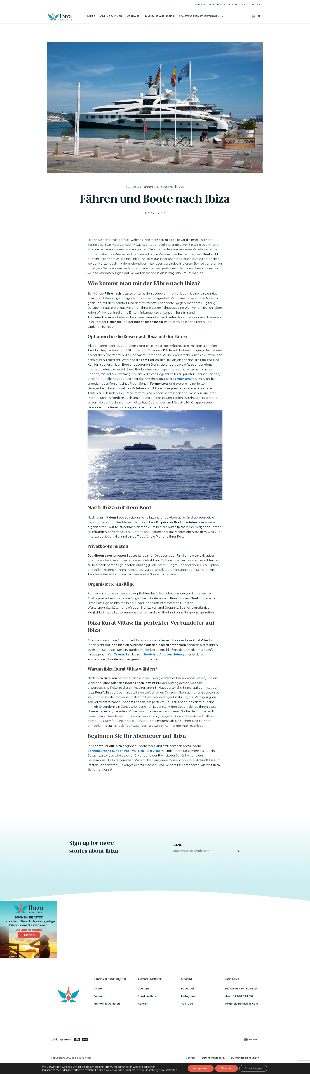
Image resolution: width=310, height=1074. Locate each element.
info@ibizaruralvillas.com (241, 1003)
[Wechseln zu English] (258, 22)
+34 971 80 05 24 (246, 988)
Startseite (133, 186)
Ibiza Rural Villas (148, 751)
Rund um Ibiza (217, 4)
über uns (143, 988)
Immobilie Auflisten (159, 16)
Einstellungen (153, 1070)
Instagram (188, 996)
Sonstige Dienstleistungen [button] (199, 16)
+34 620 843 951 (242, 996)
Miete (91, 16)
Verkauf (133, 16)
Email (177, 845)
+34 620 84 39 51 (251, 4)
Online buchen (111, 16)
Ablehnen (226, 1068)
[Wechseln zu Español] (258, 26)
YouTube (187, 1003)
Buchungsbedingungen (245, 1057)
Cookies (191, 1057)
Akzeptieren (200, 1068)
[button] (221, 16)
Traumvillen (122, 654)
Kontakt (233, 4)
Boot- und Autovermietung (164, 654)
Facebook (188, 988)
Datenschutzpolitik (213, 1057)
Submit (238, 851)
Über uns (200, 4)
